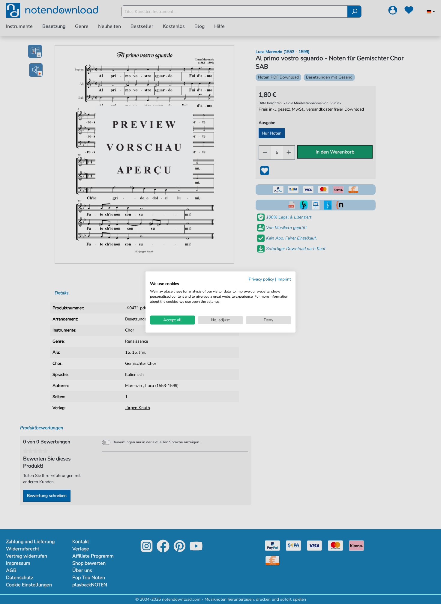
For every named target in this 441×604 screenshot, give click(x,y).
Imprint (284, 279)
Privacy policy (261, 279)
